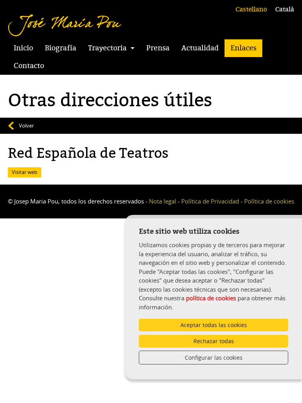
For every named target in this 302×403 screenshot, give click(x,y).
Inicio (23, 48)
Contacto (29, 65)
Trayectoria (107, 48)
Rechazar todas (213, 341)
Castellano (251, 9)
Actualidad (200, 48)
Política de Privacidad (210, 201)
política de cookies (211, 298)
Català (284, 9)
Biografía (60, 48)
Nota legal (162, 201)
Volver (26, 125)
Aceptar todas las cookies (213, 325)
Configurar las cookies (214, 357)
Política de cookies (269, 201)
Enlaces (243, 48)
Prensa (157, 48)
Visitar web (24, 172)
